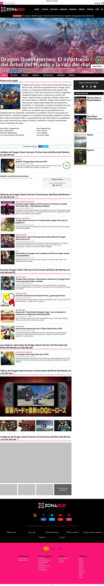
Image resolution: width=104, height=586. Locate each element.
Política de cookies (72, 532)
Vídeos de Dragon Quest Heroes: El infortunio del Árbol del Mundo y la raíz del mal (35, 371)
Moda (81, 560)
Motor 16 (61, 562)
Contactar (62, 537)
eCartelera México (44, 566)
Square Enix (9, 131)
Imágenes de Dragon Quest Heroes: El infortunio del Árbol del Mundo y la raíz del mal (35, 438)
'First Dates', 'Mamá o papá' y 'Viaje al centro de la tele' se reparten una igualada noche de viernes (53, 16)
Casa (80, 575)
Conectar (97, 3)
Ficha (4, 75)
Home (36, 9)
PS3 (54, 185)
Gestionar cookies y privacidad (92, 532)
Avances (73, 9)
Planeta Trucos (22, 558)
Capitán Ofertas (23, 560)
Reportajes (48, 75)
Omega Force (14, 128)
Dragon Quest (45, 128)
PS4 (57, 185)
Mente (81, 577)
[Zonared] (12, 9)
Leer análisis (97, 66)
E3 (102, 9)
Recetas (81, 570)
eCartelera (41, 564)
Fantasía (44, 133)
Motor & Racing (63, 558)
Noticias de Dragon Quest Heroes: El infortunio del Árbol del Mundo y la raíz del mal (35, 195)
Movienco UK (42, 568)
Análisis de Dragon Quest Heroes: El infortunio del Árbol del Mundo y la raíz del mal (35, 153)
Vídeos (82, 9)
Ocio (97, 9)
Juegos (45, 9)
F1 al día (61, 560)
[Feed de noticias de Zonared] (35, 517)
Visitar (46, 135)
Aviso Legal (31, 532)
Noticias (54, 9)
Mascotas (82, 572)
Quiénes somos (11, 532)
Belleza (81, 562)
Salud (81, 568)
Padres (81, 564)
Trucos (90, 9)
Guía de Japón (42, 570)
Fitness (81, 573)
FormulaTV (41, 558)
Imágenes (61, 75)
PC (61, 185)
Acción (44, 131)
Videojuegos (10, 19)
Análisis (63, 9)
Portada (2, 19)
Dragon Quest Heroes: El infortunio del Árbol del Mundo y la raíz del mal (37, 19)
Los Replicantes (43, 562)
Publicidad (42, 537)
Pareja (81, 566)
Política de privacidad (52, 532)
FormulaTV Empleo (44, 560)
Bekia (80, 558)
